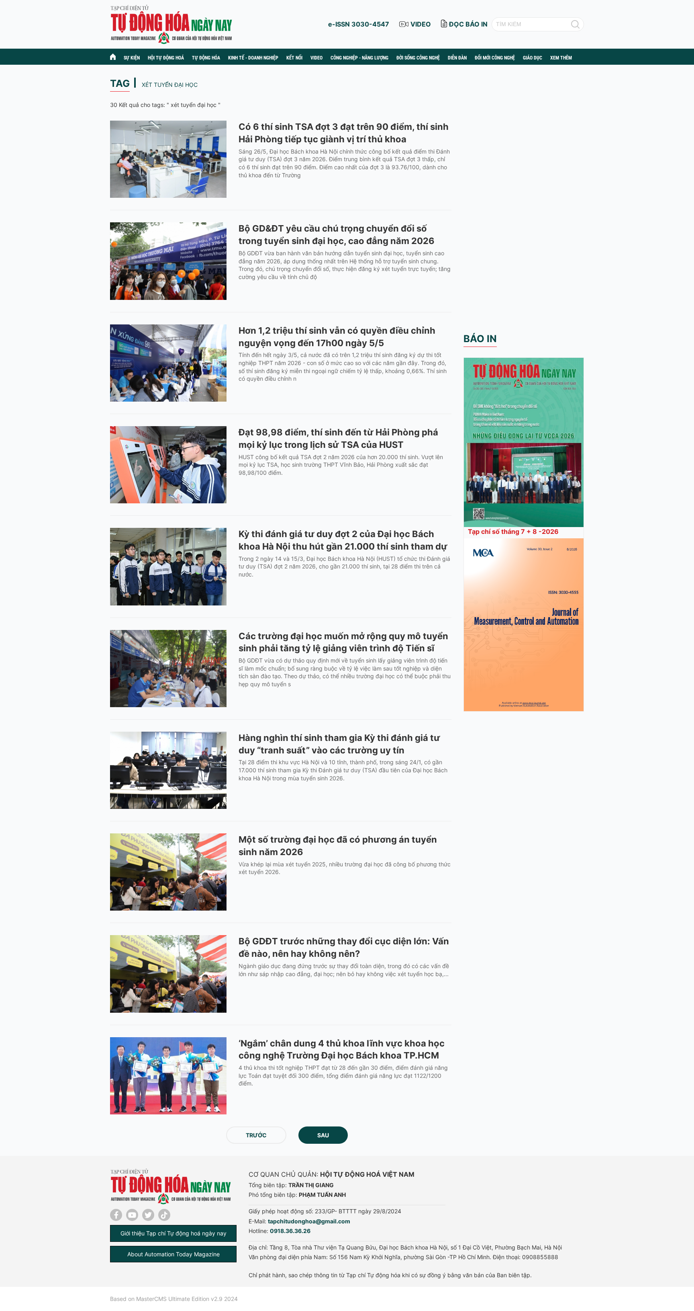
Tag (120, 83)
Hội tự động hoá (166, 58)
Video (316, 58)
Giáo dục (532, 58)
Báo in (480, 339)
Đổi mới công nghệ (495, 58)
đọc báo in (468, 24)
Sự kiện (132, 58)
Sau (323, 1135)
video (420, 24)
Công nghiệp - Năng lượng (359, 58)
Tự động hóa (206, 58)
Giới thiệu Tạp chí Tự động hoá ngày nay (173, 1233)
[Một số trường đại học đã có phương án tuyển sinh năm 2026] (168, 872)
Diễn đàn (457, 58)
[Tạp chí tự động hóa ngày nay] (171, 23)
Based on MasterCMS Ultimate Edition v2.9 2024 (174, 1298)
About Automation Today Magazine (173, 1254)
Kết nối (294, 58)
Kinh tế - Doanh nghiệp (253, 58)
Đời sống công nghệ (418, 58)
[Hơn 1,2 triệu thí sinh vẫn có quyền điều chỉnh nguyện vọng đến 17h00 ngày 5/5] (168, 363)
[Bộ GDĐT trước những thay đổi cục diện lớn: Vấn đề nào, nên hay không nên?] (168, 973)
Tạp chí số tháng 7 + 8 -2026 (513, 531)
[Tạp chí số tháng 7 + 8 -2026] (524, 441)
